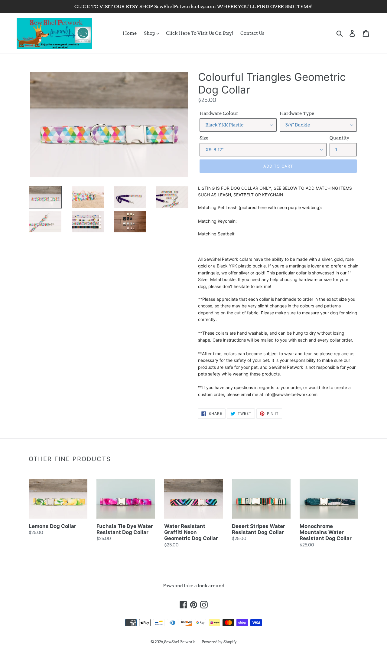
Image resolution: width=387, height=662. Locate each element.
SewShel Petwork (179, 642)
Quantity (340, 138)
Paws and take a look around (193, 585)
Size (204, 138)
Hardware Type (297, 113)
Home (130, 33)
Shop (150, 33)
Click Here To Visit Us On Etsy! (199, 33)
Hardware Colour (219, 113)
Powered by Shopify (219, 642)
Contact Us (252, 33)
